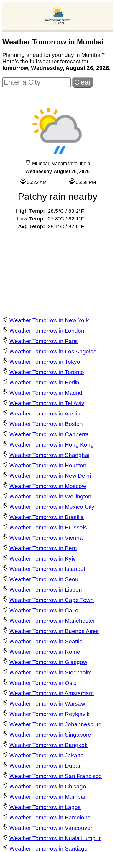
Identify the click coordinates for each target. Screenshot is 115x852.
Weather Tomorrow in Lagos (45, 807)
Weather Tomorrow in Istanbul (47, 569)
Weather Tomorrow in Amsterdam (51, 693)
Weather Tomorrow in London (46, 331)
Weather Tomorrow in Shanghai (49, 455)
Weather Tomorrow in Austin (44, 413)
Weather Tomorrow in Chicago (47, 786)
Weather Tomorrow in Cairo (43, 610)
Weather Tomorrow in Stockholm (50, 672)
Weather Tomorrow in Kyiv (42, 558)
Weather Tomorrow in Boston (46, 424)
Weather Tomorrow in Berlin (44, 382)
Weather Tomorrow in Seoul (44, 579)
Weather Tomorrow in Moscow (47, 486)
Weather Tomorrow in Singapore (50, 735)
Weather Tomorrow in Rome (44, 652)
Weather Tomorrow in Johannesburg (55, 724)
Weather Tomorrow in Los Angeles (52, 351)
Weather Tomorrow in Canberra (49, 434)
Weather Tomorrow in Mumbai (47, 797)
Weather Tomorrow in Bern (43, 548)
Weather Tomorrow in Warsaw (47, 703)
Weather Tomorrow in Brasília (46, 517)
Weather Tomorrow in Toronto (46, 372)
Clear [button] (82, 82)
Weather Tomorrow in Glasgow (48, 662)
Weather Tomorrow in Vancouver (50, 828)
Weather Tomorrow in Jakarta (46, 755)
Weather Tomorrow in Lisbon (45, 590)
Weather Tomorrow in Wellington (50, 496)
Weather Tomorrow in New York (49, 320)
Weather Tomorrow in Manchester (52, 621)
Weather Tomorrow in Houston (47, 465)
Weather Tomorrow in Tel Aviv (46, 403)
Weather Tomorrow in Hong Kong (51, 445)
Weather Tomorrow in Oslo (43, 683)
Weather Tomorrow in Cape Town (51, 600)
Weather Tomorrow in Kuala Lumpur (55, 838)
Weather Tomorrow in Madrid (45, 393)
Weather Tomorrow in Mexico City (51, 507)
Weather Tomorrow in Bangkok (48, 745)
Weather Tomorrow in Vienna (46, 538)
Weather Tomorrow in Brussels (48, 527)
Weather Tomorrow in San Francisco (55, 776)
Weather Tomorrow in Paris (43, 341)
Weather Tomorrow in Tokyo (44, 362)
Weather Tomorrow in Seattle (46, 641)
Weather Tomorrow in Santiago (48, 848)
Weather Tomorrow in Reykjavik (49, 714)
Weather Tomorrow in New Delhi (50, 476)
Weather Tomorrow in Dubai (44, 766)
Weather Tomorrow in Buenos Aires (54, 631)
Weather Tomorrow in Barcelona (50, 817)
